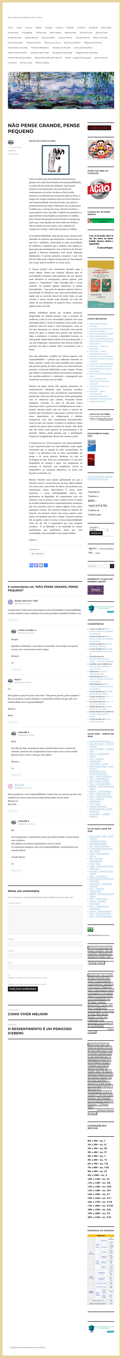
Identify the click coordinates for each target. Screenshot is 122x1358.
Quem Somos (100, 58)
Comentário (15, 903)
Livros (19, 27)
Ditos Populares (15, 43)
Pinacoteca (13, 33)
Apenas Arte (70, 33)
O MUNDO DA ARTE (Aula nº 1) (101, 741)
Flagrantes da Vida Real (87, 53)
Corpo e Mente (65, 38)
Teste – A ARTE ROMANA (99, 779)
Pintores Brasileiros (40, 48)
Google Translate (109, 536)
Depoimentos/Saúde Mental (47, 58)
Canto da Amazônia (83, 48)
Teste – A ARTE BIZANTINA (100, 784)
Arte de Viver (102, 33)
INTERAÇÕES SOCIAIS (97, 402)
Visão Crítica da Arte (17, 53)
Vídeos (38, 27)
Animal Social (86, 33)
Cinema (59, 27)
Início (10, 27)
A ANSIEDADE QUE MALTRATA (101, 329)
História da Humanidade (19, 58)
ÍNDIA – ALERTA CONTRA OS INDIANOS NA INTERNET (101, 631)
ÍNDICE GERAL (42, 63)
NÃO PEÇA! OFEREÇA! (97, 331)
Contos (28, 27)
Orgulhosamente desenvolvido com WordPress (28, 1348)
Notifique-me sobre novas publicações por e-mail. (27, 984)
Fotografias (27, 33)
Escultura (93, 27)
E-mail (12, 951)
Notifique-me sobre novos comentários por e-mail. (27, 978)
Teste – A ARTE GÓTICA (98, 899)
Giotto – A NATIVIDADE (98, 876)
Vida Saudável (48, 38)
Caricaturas (41, 33)
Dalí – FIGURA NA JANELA (99, 782)
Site (10, 963)
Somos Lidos (26, 63)
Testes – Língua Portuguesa (78, 58)
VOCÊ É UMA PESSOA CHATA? (100, 366)
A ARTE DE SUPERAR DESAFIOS (101, 364)
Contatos (12, 63)
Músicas (70, 27)
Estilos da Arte (14, 38)
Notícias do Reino (72, 43)
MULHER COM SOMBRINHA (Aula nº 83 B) (100, 651)
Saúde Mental (31, 38)
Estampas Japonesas (62, 53)
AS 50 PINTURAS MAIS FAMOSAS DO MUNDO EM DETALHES (99, 381)
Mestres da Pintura (93, 43)
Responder (13, 620)
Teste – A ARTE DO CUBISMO (100, 776)
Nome (11, 939)
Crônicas (81, 27)
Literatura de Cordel (39, 53)
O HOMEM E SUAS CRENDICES (100, 399)
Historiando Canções (18, 48)
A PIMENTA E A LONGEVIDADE (101, 356)
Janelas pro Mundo (61, 48)
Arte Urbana (55, 33)
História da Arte (33, 43)
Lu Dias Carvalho (14, 147)
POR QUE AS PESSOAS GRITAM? (101, 334)
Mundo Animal (83, 38)
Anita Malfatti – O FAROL (98, 764)
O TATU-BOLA (94, 804)
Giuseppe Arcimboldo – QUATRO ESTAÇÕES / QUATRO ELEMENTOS (100, 809)
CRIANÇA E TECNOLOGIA (98, 397)
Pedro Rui (19, 785)
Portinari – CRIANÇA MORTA (100, 792)
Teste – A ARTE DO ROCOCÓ (99, 794)
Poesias (48, 27)
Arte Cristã (106, 27)
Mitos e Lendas (100, 38)
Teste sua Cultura (52, 43)
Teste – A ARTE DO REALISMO (100, 797)
